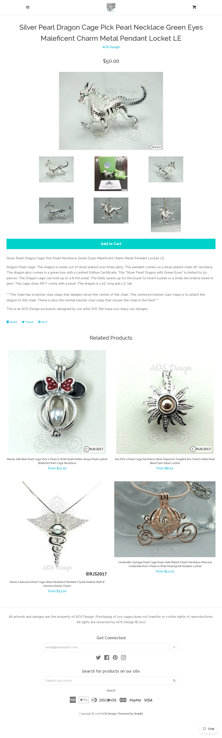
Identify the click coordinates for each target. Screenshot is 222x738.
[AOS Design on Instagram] (123, 658)
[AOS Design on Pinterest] (115, 658)
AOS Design (111, 47)
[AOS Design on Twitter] (98, 658)
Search (111, 690)
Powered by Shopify (130, 713)
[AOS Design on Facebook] (106, 658)
